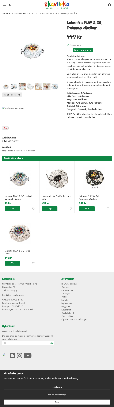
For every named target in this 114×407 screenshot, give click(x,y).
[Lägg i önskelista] (33, 209)
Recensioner (67, 290)
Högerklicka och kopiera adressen (18, 150)
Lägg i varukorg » (82, 50)
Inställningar (57, 387)
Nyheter (65, 300)
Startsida (6, 13)
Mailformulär (18, 295)
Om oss (65, 287)
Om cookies (67, 316)
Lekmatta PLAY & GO (24, 13)
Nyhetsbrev (66, 303)
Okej (57, 402)
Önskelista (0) (68, 313)
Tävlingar (65, 293)
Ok (51, 343)
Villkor (64, 296)
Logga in (65, 306)
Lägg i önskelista (12, 94)
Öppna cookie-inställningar (74, 319)
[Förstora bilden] (32, 50)
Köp (12, 208)
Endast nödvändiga (57, 394)
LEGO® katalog (69, 283)
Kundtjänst (66, 309)
